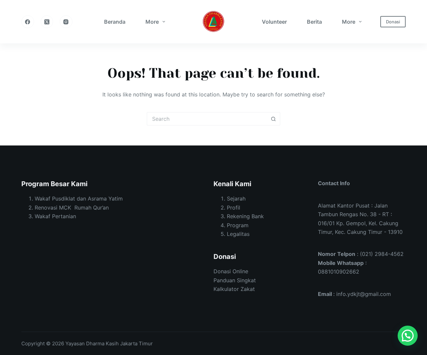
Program (238, 225)
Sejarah (236, 198)
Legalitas (238, 234)
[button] (408, 336)
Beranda (114, 21)
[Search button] (273, 118)
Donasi (393, 21)
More (152, 21)
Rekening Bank (245, 216)
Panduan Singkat (235, 280)
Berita (314, 21)
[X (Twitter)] (47, 21)
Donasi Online (231, 271)
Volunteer (274, 21)
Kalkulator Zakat (234, 289)
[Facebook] (27, 21)
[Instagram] (66, 21)
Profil (233, 207)
